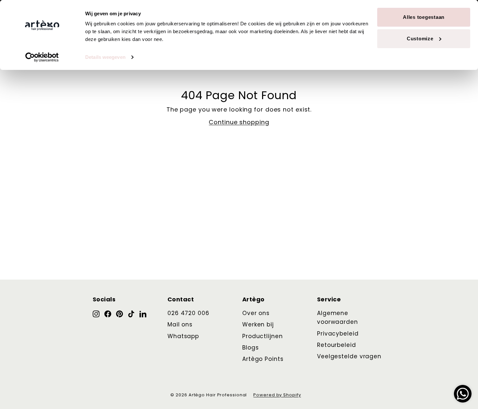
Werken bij (258, 324)
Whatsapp (183, 336)
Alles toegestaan (424, 17)
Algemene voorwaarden (337, 317)
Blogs (250, 347)
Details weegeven (105, 57)
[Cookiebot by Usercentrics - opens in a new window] (42, 57)
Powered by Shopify (277, 395)
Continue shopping (239, 122)
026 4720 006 (188, 313)
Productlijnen (262, 336)
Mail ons (180, 324)
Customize (420, 38)
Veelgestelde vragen (349, 356)
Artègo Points (263, 359)
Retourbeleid (336, 345)
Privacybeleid (338, 333)
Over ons (256, 313)
